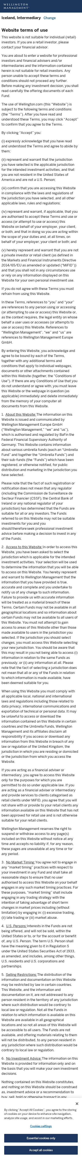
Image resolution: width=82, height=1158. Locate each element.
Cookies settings (41, 1126)
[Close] (77, 1103)
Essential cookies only (41, 1138)
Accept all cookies (41, 1150)
